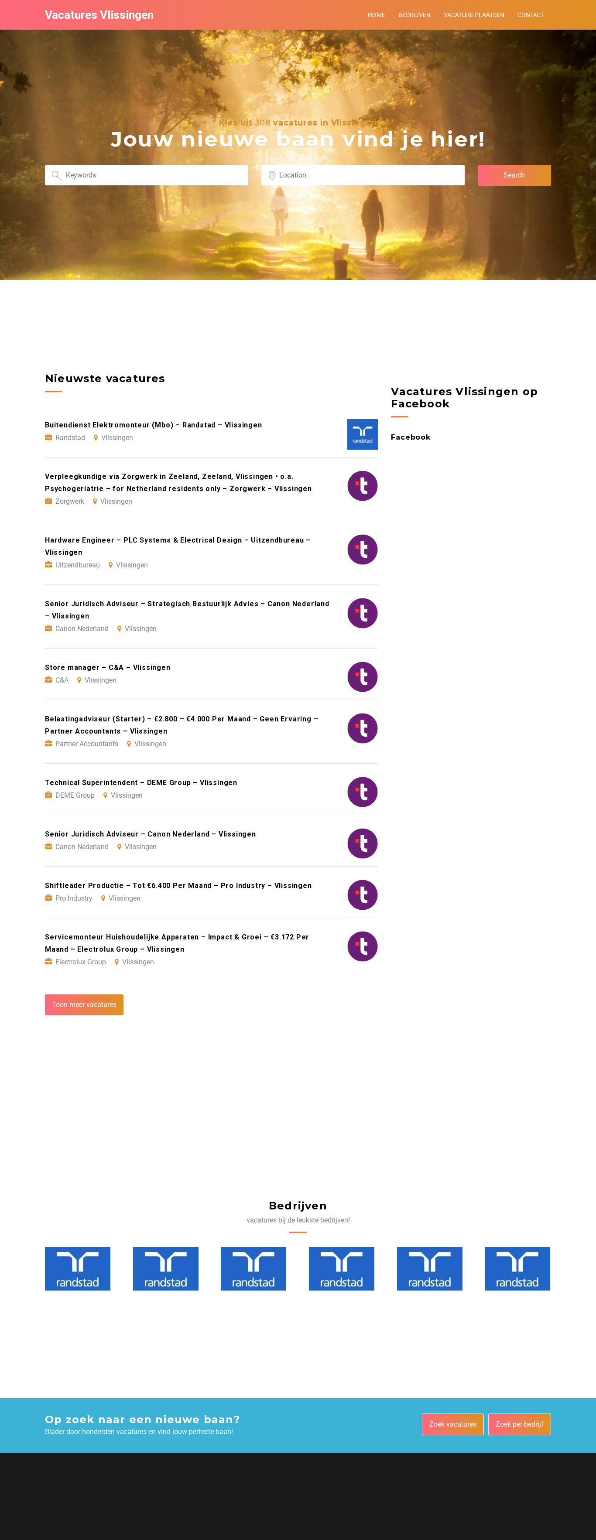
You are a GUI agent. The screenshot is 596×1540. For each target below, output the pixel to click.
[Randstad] (77, 1268)
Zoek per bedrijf (520, 1424)
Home (376, 14)
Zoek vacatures (452, 1424)
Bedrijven (414, 14)
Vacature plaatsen (474, 14)
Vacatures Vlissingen (99, 15)
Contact (531, 14)
